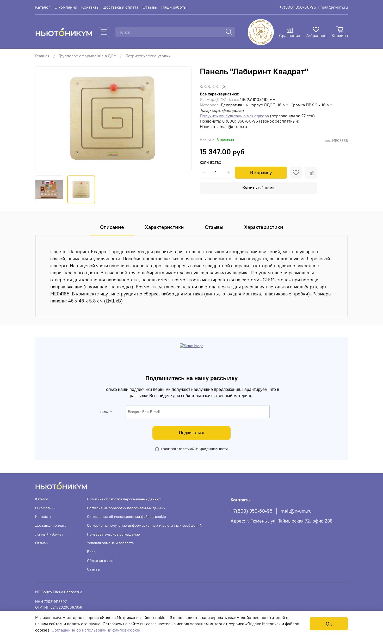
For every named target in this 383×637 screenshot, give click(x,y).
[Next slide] (183, 119)
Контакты (90, 7)
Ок (329, 623)
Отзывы (150, 7)
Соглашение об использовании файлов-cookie (126, 516)
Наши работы (174, 7)
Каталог (42, 7)
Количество (210, 163)
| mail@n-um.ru (333, 7)
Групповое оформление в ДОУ (87, 55)
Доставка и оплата (120, 7)
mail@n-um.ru (296, 511)
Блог (91, 551)
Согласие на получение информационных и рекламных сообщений (144, 525)
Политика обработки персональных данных (124, 499)
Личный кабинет (49, 534)
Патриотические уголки (148, 55)
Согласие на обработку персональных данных (126, 508)
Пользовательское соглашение (113, 534)
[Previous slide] (43, 119)
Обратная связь (100, 560)
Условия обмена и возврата (110, 543)
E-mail (106, 412)
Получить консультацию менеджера (234, 115)
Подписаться (191, 432)
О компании (65, 7)
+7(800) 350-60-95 (297, 7)
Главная (42, 55)
